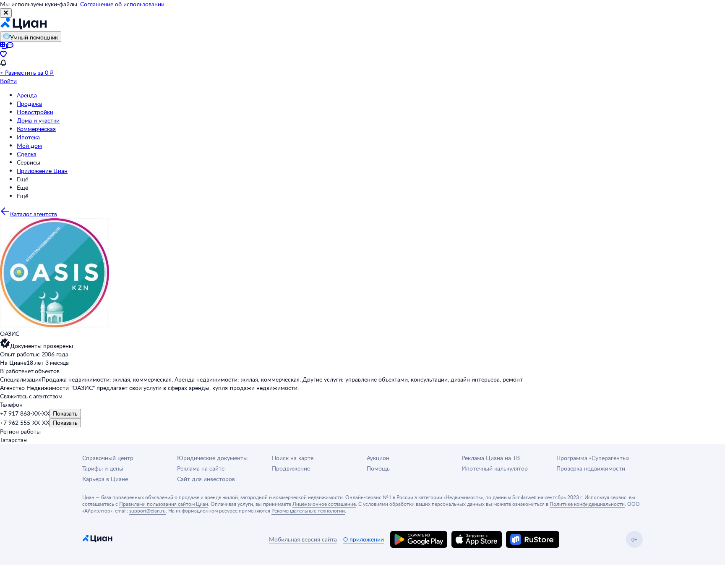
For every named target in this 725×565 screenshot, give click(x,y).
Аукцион (378, 458)
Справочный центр (107, 458)
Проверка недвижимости (590, 468)
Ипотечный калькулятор (495, 468)
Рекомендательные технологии (308, 510)
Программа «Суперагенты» (592, 458)
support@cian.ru (147, 510)
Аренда (27, 95)
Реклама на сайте (200, 468)
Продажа (29, 103)
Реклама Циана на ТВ (491, 458)
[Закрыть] (6, 13)
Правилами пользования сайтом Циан (163, 503)
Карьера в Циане (105, 479)
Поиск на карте (292, 458)
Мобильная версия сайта (303, 539)
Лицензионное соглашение (324, 503)
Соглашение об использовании (122, 4)
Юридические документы (212, 458)
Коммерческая (36, 129)
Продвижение (291, 468)
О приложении (363, 539)
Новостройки (35, 112)
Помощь (378, 468)
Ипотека (28, 137)
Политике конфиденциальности (587, 503)
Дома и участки (38, 120)
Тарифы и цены (102, 468)
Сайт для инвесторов (206, 479)
